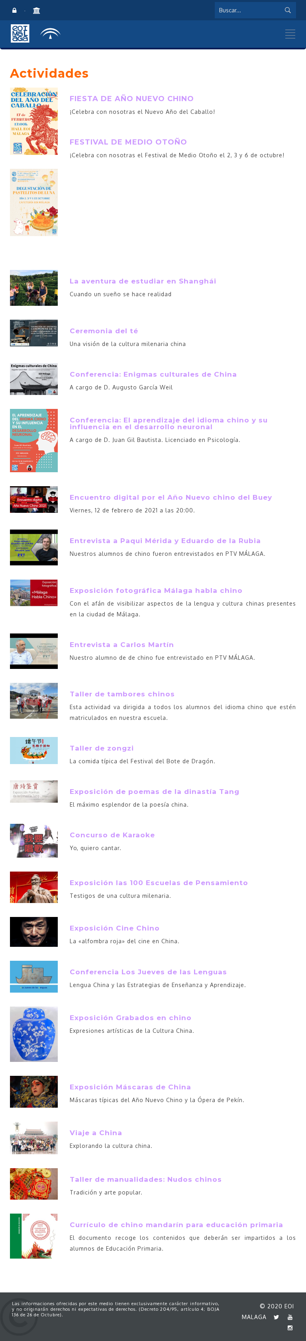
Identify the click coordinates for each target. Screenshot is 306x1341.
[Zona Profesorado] (14, 11)
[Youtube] (288, 1317)
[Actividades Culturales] (35, 11)
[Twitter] (274, 1317)
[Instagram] (288, 1327)
